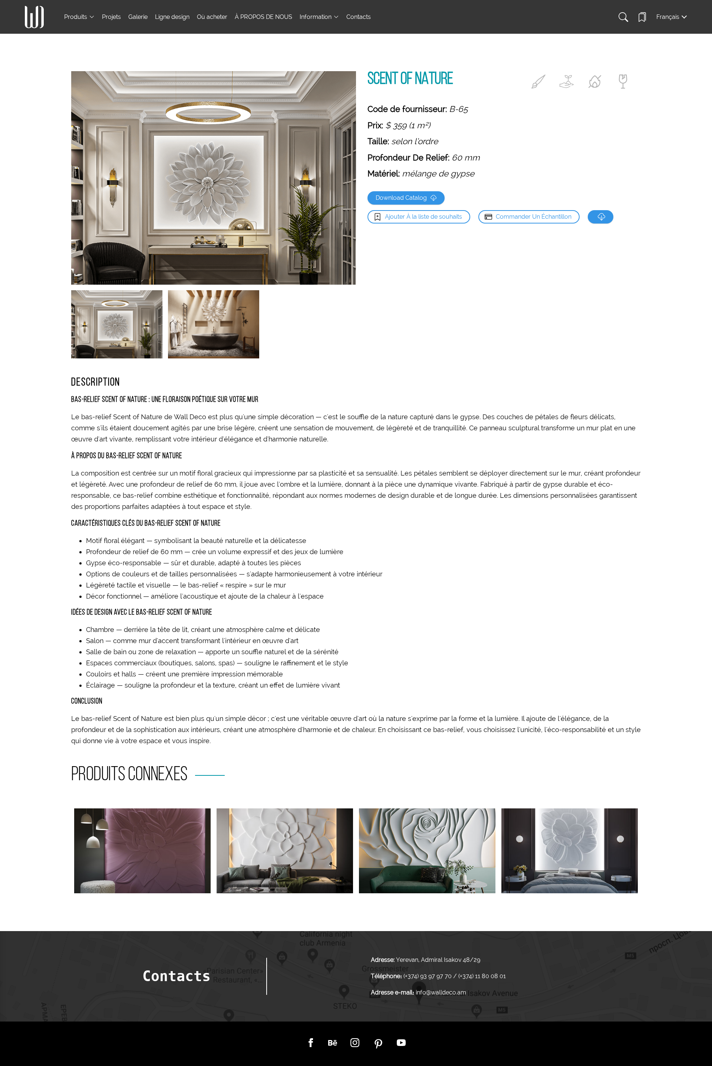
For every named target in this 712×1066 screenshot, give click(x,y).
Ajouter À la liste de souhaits (423, 216)
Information (316, 16)
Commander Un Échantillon (533, 216)
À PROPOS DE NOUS (263, 16)
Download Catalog (401, 197)
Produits (75, 16)
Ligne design (172, 16)
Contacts (358, 16)
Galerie (138, 16)
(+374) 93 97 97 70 (428, 976)
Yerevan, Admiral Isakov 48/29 (438, 959)
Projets (111, 16)
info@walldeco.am (441, 992)
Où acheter (212, 16)
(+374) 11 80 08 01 (481, 976)
